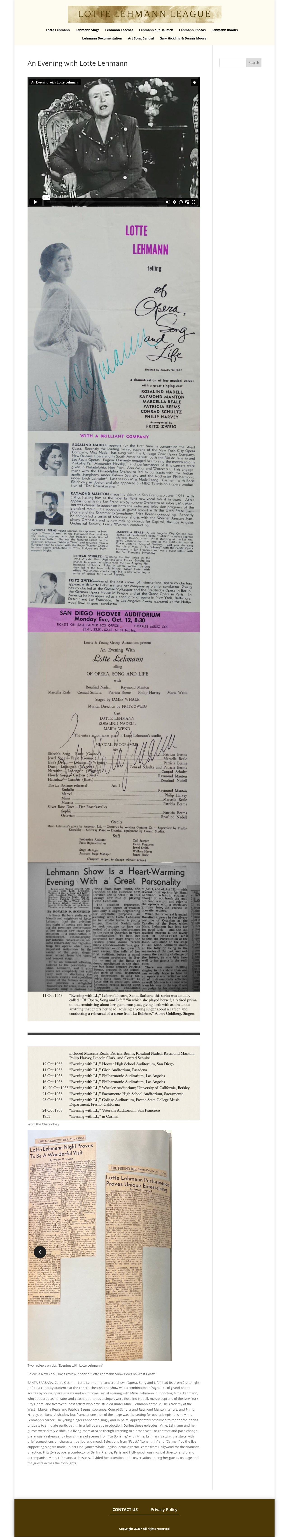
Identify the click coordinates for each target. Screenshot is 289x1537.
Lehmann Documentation (102, 38)
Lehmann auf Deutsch (156, 30)
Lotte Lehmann (58, 30)
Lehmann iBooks (225, 30)
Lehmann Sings (87, 30)
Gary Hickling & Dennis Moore (183, 38)
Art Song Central (141, 38)
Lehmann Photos (192, 30)
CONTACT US (125, 1509)
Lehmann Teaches (119, 30)
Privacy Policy (164, 1509)
